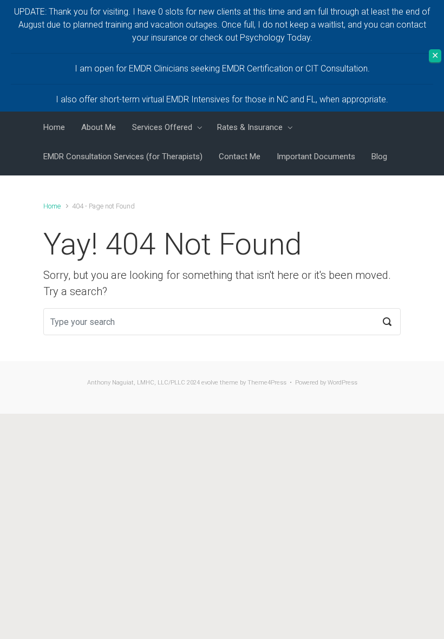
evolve (209, 382)
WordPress (342, 382)
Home (52, 206)
